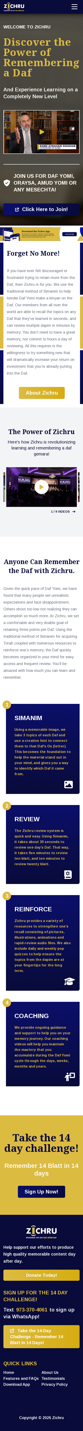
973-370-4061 (31, 1310)
